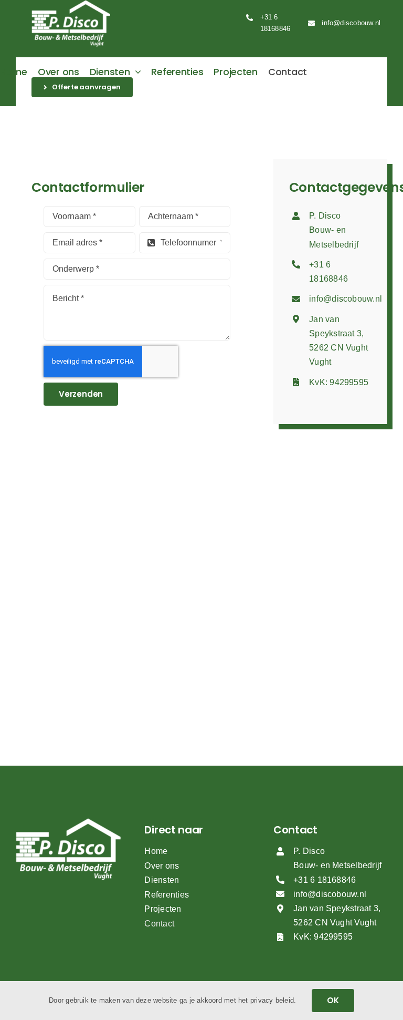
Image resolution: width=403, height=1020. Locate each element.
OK (333, 1000)
